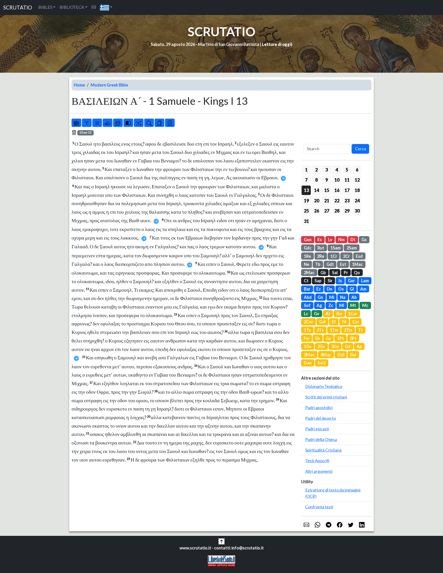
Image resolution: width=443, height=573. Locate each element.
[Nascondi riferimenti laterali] (107, 123)
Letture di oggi (276, 44)
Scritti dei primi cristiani (326, 396)
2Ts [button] (320, 330)
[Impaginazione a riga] (97, 123)
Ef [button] (334, 321)
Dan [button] (307, 362)
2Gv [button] (321, 346)
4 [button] (336, 169)
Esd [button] (359, 256)
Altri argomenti (318, 471)
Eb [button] (317, 338)
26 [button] (316, 210)
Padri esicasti (317, 428)
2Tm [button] (348, 330)
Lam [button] (365, 280)
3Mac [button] (309, 354)
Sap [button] (317, 280)
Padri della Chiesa (321, 439)
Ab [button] (354, 297)
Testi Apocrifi (317, 460)
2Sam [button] (352, 247)
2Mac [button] (309, 272)
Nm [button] (341, 239)
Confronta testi (319, 506)
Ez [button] (318, 288)
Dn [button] (329, 288)
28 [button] (336, 210)
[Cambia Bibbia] (139, 123)
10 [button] (336, 180)
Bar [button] (307, 288)
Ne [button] (306, 264)
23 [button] (347, 200)
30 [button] (357, 210)
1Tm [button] (334, 330)
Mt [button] (353, 305)
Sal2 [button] (321, 362)
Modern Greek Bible (109, 84)
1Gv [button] (307, 346)
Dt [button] (352, 239)
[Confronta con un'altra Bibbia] (128, 123)
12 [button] (357, 180)
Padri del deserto (320, 418)
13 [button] (306, 190)
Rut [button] (320, 247)
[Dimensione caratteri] (87, 123)
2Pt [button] (353, 338)
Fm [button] (306, 338)
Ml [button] (341, 305)
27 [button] (326, 210)
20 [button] (316, 200)
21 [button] (326, 200)
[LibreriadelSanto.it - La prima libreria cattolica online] (221, 560)
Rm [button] (339, 313)
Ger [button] (351, 280)
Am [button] (363, 288)
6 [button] (357, 169)
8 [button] (316, 180)
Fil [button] (344, 321)
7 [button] (306, 180)
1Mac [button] (357, 264)
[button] (106, 7)
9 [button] (326, 180)
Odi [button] (340, 354)
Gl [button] (352, 288)
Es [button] (319, 239)
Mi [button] (331, 297)
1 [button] (306, 169)
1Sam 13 (85, 132)
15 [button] (326, 190)
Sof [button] (307, 305)
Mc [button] (365, 305)
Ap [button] (359, 346)
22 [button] (336, 200)
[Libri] (76, 123)
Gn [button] (320, 297)
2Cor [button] (308, 321)
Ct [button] (306, 280)
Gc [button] (328, 338)
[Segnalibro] (159, 123)
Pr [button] (346, 272)
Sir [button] (330, 280)
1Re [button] (307, 256)
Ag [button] (319, 305)
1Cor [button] (352, 313)
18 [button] (357, 190)
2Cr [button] (346, 256)
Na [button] (342, 297)
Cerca (360, 148)
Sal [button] (335, 272)
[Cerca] (149, 123)
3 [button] (326, 169)
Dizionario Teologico (323, 386)
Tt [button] (360, 330)
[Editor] (118, 123)
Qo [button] (357, 272)
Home (79, 84)
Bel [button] (353, 354)
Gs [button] (364, 239)
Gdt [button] (330, 264)
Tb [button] (317, 264)
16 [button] (336, 190)
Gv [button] (316, 313)
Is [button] (340, 280)
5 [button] (347, 169)
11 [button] (347, 180)
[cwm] (94, 7)
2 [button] (316, 169)
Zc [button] (330, 305)
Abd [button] (308, 297)
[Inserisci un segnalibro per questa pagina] (170, 123)
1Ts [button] (307, 330)
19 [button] (306, 200)
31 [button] (306, 221)
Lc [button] (306, 313)
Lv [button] (330, 239)
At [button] (328, 313)
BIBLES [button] (45, 7)
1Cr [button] (333, 256)
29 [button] (347, 210)
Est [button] (343, 264)
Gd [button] (347, 346)
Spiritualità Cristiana (323, 450)
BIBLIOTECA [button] (72, 7)
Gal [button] (322, 321)
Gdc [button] (307, 247)
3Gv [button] (335, 346)
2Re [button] (320, 256)
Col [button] (355, 321)
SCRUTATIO (17, 7)
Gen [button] (307, 239)
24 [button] (357, 200)
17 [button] (347, 190)
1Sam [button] (335, 247)
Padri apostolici (319, 407)
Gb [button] (323, 272)
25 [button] (306, 210)
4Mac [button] (325, 354)
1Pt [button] (340, 338)
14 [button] (316, 190)
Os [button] (341, 288)
